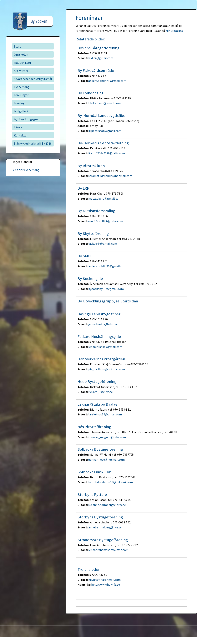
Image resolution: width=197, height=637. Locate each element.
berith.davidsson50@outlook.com (110, 482)
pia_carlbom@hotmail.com (106, 369)
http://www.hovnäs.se (105, 584)
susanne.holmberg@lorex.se (107, 505)
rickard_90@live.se (100, 392)
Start (17, 46)
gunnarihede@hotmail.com (106, 459)
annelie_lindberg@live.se (105, 527)
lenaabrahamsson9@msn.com (108, 550)
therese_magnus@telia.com (107, 437)
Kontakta (20, 135)
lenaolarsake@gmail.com (105, 347)
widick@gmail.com (100, 58)
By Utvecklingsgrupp (27, 119)
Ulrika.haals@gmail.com (104, 103)
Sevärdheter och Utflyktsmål (33, 79)
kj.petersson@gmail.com (104, 131)
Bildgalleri (21, 111)
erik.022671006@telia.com (105, 221)
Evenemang (21, 87)
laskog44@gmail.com (102, 243)
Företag (19, 103)
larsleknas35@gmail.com (105, 414)
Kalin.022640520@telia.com (106, 153)
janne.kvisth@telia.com (103, 324)
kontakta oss (174, 31)
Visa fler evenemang (26, 170)
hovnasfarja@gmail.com (104, 580)
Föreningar (21, 95)
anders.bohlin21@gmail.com (107, 81)
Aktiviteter (21, 71)
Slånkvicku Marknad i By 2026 (33, 143)
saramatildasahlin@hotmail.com (110, 176)
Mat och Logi (22, 62)
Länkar (18, 127)
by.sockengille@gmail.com (106, 289)
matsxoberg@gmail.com (104, 198)
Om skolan (21, 54)
